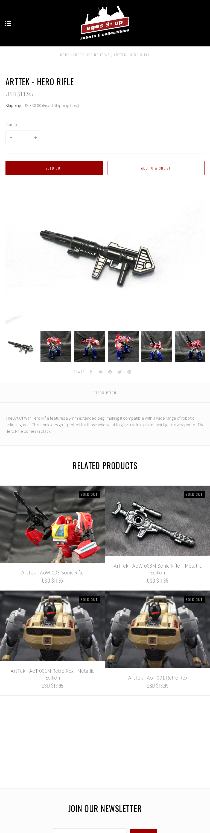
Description (105, 392)
